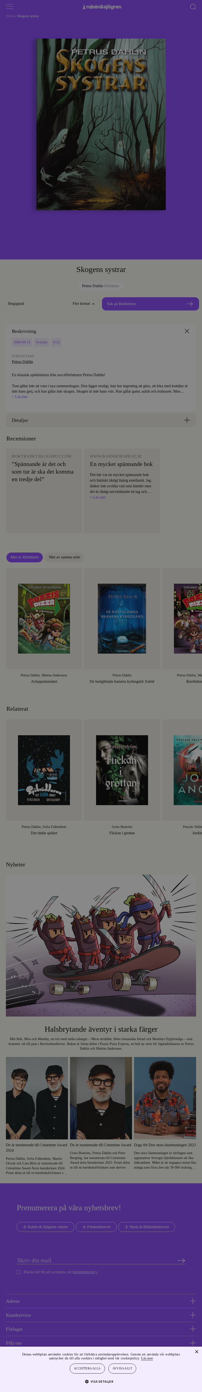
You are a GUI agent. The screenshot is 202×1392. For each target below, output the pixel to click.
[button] (101, 1381)
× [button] (196, 1352)
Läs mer (160, 1358)
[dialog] (101, 696)
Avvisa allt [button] (122, 1368)
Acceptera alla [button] (87, 1368)
